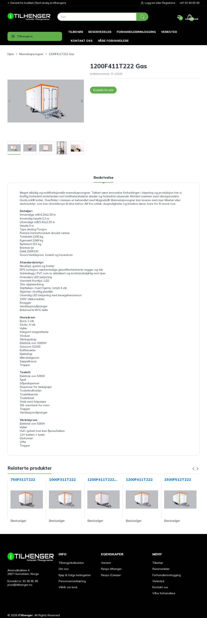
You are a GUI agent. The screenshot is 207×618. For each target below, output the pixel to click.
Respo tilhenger (111, 569)
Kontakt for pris (103, 90)
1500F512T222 (177, 479)
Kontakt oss (160, 587)
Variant (106, 563)
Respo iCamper (111, 575)
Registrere (168, 2)
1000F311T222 (62, 479)
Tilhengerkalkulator (71, 563)
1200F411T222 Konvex (100, 479)
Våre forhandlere (163, 593)
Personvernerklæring (72, 581)
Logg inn (150, 2)
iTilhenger (25, 615)
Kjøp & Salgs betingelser (75, 575)
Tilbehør (157, 563)
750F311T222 (23, 479)
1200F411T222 (139, 479)
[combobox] (103, 17)
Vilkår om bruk (68, 587)
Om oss (64, 569)
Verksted (158, 581)
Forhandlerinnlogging (166, 575)
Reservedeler (161, 569)
